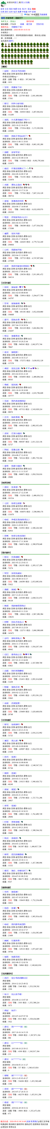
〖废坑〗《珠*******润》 (15, 1027)
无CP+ (24, 9)
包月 (15, 12)
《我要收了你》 (16, 27)
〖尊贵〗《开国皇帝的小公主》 (16, 217)
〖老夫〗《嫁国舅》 (11, 352)
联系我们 (34, 1121)
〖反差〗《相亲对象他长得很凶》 (17, 266)
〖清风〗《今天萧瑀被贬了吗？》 (17, 120)
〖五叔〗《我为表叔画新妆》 (15, 401)
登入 (23, 2)
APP (29, 12)
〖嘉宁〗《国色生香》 (12, 320)
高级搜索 (43, 15)
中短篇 (24, 12)
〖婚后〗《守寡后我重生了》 (15, 169)
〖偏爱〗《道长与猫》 (12, 234)
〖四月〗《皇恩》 (10, 757)
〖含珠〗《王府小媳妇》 (13, 433)
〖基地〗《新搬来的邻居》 (14, 201)
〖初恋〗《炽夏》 (10, 908)
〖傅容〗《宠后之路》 (12, 368)
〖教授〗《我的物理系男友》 (15, 606)
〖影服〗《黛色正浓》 (12, 687)
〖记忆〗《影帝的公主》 (13, 655)
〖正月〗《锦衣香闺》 (12, 417)
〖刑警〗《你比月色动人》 (14, 622)
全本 (11, 12)
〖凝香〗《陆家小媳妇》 (13, 466)
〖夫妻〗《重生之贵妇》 (13, 185)
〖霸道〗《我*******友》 (15, 1102)
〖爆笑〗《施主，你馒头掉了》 (16, 871)
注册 (27, 2)
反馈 (34, 12)
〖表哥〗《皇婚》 (10, 806)
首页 (2, 9)
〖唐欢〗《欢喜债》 (11, 487)
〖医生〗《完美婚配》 (12, 557)
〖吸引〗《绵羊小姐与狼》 (14, 104)
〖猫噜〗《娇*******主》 (15, 1076)
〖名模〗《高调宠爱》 (12, 703)
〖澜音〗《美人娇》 (11, 741)
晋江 (16, 2)
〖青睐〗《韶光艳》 (11, 385)
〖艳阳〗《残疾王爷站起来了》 (16, 136)
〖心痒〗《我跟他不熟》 (13, 250)
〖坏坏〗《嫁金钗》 (11, 287)
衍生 (19, 9)
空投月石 (40, 24)
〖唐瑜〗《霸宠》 (10, 789)
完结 (34, 9)
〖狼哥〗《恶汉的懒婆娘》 (14, 854)
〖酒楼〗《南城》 (10, 590)
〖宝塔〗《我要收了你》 (13, 87)
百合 (29, 9)
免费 (19, 12)
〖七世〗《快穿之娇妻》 (13, 503)
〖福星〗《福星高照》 (12, 957)
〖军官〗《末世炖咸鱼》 (13, 573)
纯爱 (15, 9)
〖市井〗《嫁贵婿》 (11, 892)
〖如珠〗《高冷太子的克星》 (15, 71)
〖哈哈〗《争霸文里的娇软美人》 (17, 520)
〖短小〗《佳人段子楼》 (13, 994)
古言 (7, 9)
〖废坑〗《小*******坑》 (15, 1043)
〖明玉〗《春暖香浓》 (12, 336)
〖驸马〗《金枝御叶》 (12, 724)
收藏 (22, 24)
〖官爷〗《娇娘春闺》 (12, 303)
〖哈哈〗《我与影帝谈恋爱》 (15, 924)
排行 (7, 12)
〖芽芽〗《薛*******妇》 (15, 1089)
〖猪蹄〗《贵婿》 (10, 773)
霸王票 (29, 24)
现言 (11, 9)
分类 (2, 12)
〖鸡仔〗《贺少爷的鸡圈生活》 (16, 978)
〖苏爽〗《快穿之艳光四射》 (15, 536)
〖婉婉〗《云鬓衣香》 (12, 941)
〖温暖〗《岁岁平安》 (12, 152)
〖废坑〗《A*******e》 (14, 1059)
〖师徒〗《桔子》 (10, 1011)
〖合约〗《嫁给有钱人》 (13, 638)
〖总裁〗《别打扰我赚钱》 (14, 671)
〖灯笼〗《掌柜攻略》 (12, 822)
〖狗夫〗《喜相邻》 (11, 838)
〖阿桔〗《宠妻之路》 (12, 450)
